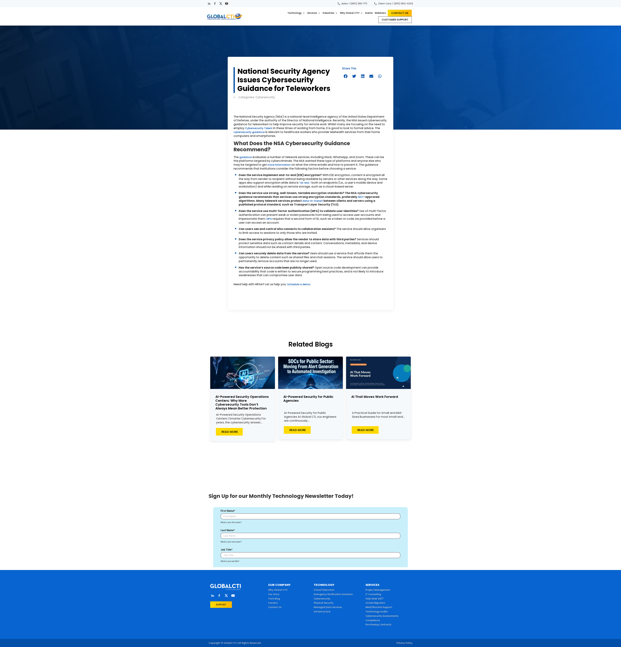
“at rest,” (305, 183)
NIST (361, 197)
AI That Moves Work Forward (374, 396)
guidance (245, 157)
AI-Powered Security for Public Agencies (308, 398)
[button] (296, 13)
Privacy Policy (404, 643)
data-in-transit (312, 201)
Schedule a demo (298, 284)
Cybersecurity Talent (258, 128)
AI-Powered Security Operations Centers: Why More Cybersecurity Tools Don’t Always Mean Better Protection (242, 402)
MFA (269, 219)
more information (279, 165)
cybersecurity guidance (249, 132)
